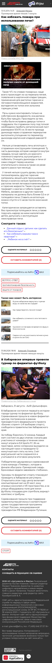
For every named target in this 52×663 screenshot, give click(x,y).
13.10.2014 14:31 (7, 11)
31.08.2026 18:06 (8, 351)
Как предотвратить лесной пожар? (27, 310)
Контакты (8, 569)
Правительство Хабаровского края (18, 401)
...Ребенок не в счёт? (18, 239)
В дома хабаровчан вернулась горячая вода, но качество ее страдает (29, 302)
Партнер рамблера (25, 650)
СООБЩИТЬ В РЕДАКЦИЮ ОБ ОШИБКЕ (22, 573)
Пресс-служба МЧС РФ (12, 58)
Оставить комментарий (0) (26, 260)
